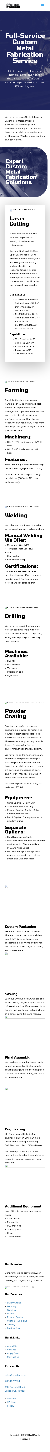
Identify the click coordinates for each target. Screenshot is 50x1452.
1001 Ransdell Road (15, 1387)
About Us (12, 1346)
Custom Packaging (17, 1320)
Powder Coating (15, 1317)
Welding (11, 1309)
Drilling (10, 1313)
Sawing (11, 1324)
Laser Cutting (14, 1302)
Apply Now (13, 1353)
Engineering (13, 1328)
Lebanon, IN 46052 (15, 1390)
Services (11, 1349)
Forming (11, 1306)
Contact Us (13, 1356)
